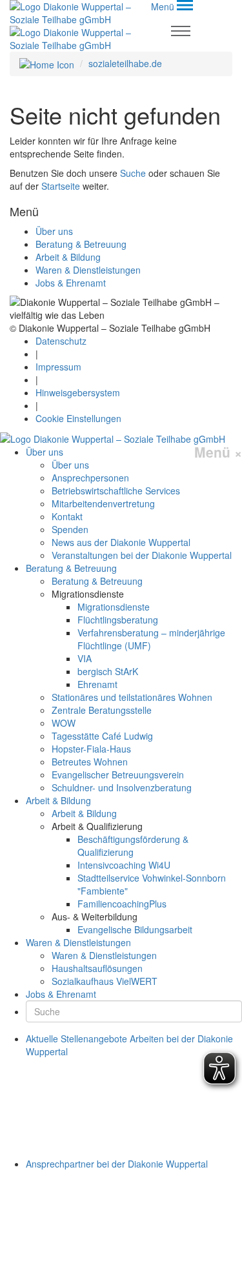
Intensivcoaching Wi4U (123, 864)
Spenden (70, 529)
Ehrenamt (97, 684)
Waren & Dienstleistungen (88, 269)
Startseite (60, 185)
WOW (64, 722)
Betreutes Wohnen (90, 761)
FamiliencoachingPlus (121, 903)
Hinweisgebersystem (77, 392)
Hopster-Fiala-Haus (91, 748)
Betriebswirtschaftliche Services (116, 490)
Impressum (58, 366)
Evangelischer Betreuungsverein (118, 774)
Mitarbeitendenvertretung (103, 503)
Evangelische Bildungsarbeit (134, 929)
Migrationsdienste (113, 606)
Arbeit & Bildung (68, 256)
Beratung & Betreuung (80, 244)
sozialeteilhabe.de (125, 63)
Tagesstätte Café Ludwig (102, 735)
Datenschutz (60, 340)
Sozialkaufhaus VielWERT (104, 981)
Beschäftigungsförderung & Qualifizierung (132, 845)
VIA (84, 658)
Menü (218, 452)
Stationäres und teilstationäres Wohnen (132, 697)
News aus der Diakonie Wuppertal (121, 542)
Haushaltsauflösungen (97, 968)
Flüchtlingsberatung (117, 619)
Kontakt (67, 516)
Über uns (54, 231)
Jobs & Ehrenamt (70, 282)
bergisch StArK (107, 671)
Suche (133, 173)
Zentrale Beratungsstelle (102, 710)
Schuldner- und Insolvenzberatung (122, 787)
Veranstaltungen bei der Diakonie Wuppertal (142, 555)
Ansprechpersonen (90, 477)
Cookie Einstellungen (78, 418)
